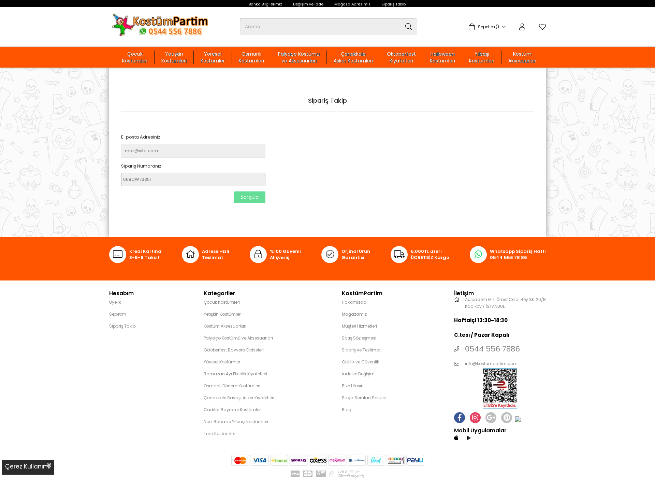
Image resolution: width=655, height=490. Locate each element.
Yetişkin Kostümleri (174, 57)
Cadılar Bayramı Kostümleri (233, 410)
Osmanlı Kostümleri (251, 57)
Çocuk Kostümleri (134, 57)
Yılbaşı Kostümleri (481, 57)
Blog (346, 410)
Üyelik (115, 302)
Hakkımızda (354, 302)
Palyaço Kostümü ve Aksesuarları (299, 57)
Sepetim (117, 314)
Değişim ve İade (308, 4)
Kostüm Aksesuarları (522, 57)
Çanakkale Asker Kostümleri (353, 57)
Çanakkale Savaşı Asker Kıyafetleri (239, 398)
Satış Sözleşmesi (359, 338)
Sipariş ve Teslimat (361, 350)
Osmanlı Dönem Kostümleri (232, 386)
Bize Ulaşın (353, 386)
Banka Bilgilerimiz (265, 4)
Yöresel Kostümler (213, 57)
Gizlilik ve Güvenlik (360, 362)
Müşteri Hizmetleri (359, 326)
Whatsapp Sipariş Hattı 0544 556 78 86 (518, 254)
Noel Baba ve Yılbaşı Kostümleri (236, 421)
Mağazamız (354, 314)
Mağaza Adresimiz (352, 4)
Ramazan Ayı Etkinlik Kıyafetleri (235, 374)
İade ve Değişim (358, 374)
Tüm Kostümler (219, 433)
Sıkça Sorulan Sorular (364, 398)
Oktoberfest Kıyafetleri (401, 57)
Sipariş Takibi (394, 4)
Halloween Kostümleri (442, 57)
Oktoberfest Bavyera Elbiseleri (234, 350)
